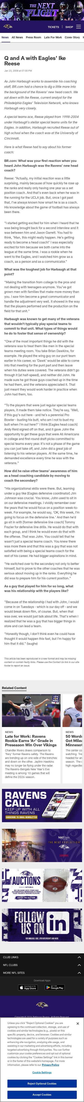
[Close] (77, 1023)
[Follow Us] (42, 925)
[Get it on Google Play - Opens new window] (55, 989)
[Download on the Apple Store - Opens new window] (28, 988)
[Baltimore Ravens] (42, 1005)
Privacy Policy (50, 1064)
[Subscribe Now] (42, 805)
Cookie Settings (42, 1072)
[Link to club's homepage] (8, 25)
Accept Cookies (42, 1094)
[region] (42, 1059)
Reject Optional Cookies (42, 1083)
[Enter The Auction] (42, 885)
